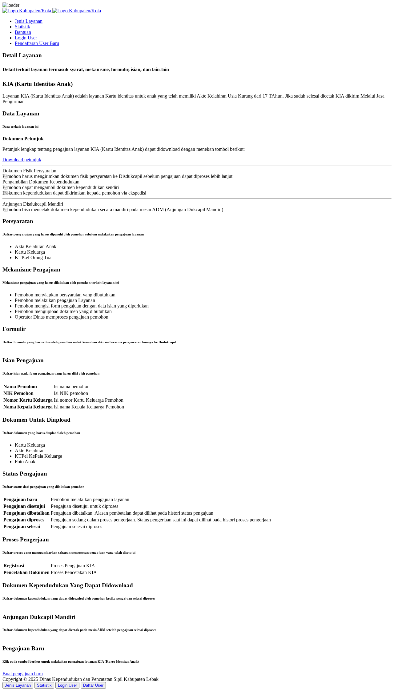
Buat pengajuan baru (22, 673)
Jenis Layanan (28, 21)
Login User (26, 37)
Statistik (22, 26)
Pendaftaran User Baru (37, 43)
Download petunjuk (21, 159)
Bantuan (23, 32)
